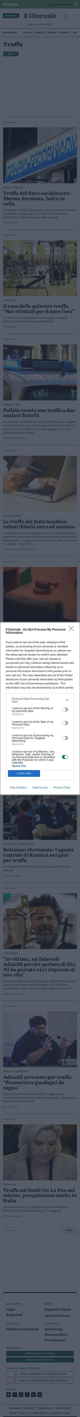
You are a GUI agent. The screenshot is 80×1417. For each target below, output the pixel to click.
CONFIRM (24, 773)
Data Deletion (18, 787)
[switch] (65, 709)
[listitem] (40, 700)
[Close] (72, 630)
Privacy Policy (62, 787)
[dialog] (40, 708)
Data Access (40, 787)
